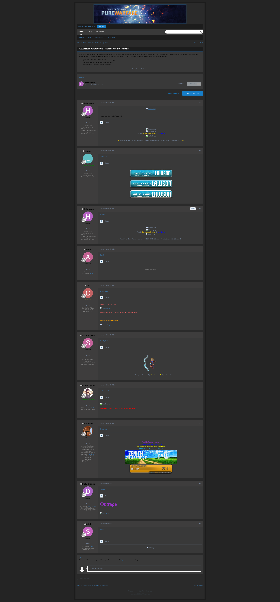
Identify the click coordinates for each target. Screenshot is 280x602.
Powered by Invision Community (140, 594)
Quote (107, 123)
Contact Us (140, 591)
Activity (90, 32)
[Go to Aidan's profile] (88, 257)
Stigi (88, 524)
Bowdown (91, 129)
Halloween (88, 103)
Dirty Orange (88, 484)
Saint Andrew (88, 335)
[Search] (201, 32)
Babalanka (91, 408)
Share (181, 84)
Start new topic (173, 93)
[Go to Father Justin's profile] (88, 393)
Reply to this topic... (97, 569)
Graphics (101, 85)
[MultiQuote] (101, 122)
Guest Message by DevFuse (140, 69)
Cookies (149, 591)
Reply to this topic (193, 93)
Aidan (88, 249)
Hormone (88, 423)
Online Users (99, 37)
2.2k (88, 305)
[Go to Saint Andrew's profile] (88, 343)
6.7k (88, 405)
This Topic (193, 32)
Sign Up (101, 26)
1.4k (88, 123)
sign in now (124, 560)
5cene (91, 273)
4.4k (88, 171)
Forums (81, 37)
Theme (131, 591)
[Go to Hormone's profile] (88, 431)
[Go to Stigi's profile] (88, 531)
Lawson (88, 151)
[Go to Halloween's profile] (81, 83)
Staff (89, 37)
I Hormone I (91, 454)
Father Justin (88, 385)
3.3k (88, 269)
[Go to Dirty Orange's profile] (88, 491)
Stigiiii (91, 546)
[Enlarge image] (151, 109)
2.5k (88, 355)
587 (88, 503)
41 (89, 544)
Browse (81, 32)
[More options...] (200, 103)
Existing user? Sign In (86, 26)
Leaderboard (111, 37)
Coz (88, 285)
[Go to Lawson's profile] (88, 158)
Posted (107, 103)
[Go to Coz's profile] (88, 293)
